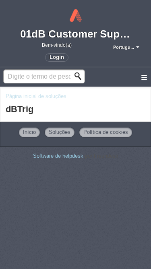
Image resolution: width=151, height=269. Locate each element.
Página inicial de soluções (36, 96)
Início (29, 132)
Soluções (59, 132)
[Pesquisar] (80, 76)
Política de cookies (105, 132)
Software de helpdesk (59, 156)
